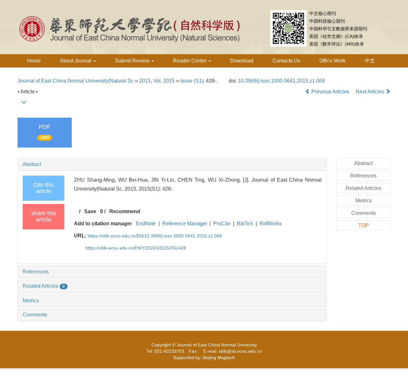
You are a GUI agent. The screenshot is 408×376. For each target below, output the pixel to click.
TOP (363, 225)
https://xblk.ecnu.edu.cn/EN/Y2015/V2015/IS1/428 (135, 247)
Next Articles (370, 91)
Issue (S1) (191, 80)
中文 (370, 60)
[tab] (172, 164)
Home (34, 60)
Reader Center (190, 60)
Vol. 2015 (164, 80)
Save (90, 211)
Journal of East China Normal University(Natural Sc (76, 80)
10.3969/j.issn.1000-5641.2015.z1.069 (281, 80)
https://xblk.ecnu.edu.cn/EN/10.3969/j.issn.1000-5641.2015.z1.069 (155, 235)
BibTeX (245, 223)
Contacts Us (286, 60)
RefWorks (270, 223)
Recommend (124, 211)
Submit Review (133, 60)
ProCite (221, 223)
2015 (145, 80)
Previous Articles (330, 91)
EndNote (146, 223)
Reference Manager (184, 223)
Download (241, 60)
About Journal (76, 60)
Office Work (332, 60)
